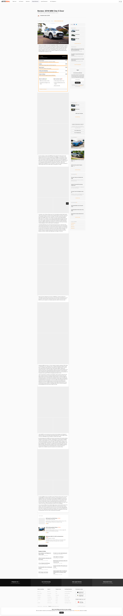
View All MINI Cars (77, 118)
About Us (38, 481)
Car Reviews (49, 487)
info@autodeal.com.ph (55, 496)
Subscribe (78, 82)
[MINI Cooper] (73, 39)
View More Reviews (77, 178)
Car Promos (21, 1)
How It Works (39, 483)
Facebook (39, 485)
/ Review (58, 408)
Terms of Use (39, 496)
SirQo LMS (66, 485)
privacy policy (77, 610)
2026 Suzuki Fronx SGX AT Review (51, 408)
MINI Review (73, 282)
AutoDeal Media (67, 483)
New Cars (14, 1)
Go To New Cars (78, 131)
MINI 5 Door (72, 280)
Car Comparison (53, 1)
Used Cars (28, 1)
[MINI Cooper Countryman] (73, 114)
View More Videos (77, 271)
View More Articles (43, 435)
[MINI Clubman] (73, 110)
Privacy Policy (45, 496)
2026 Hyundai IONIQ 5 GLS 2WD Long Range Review (54, 426)
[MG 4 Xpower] (73, 35)
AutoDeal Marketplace (68, 481)
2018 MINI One (73, 277)
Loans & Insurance (44, 1)
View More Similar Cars (77, 43)
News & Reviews (35, 1)
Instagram (39, 487)
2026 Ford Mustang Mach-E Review (52, 417)
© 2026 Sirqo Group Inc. (82, 496)
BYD (56, 481)
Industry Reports (67, 487)
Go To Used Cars (77, 133)
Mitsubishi (57, 485)
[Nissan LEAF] (73, 31)
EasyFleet (49, 485)
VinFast (57, 487)
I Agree (61, 612)
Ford (56, 483)
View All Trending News (77, 64)
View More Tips (78, 229)
